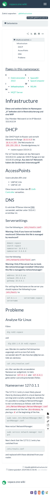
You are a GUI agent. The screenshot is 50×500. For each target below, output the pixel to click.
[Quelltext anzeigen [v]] (48, 413)
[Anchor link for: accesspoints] (32, 170)
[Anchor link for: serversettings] (29, 220)
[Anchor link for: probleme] (26, 310)
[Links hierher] (48, 421)
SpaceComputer (37, 80)
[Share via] (28, 33)
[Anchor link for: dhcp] (19, 129)
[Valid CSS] (43, 492)
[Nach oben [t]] (48, 428)
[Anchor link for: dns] (16, 200)
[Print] (39, 33)
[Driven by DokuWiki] (46, 492)
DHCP (20, 47)
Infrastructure (22, 43)
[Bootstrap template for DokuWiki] (31, 492)
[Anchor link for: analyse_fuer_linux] (33, 319)
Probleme (21, 57)
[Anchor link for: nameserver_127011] (41, 385)
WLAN (33, 86)
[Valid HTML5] (39, 492)
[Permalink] (42, 33)
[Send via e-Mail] (35, 33)
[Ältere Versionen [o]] (48, 417)
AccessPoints (23, 50)
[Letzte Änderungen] (31, 33)
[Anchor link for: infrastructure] (40, 100)
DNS (20, 54)
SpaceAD (34, 78)
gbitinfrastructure (25, 13)
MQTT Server (17, 92)
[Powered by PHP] (35, 492)
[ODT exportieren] (48, 425)
